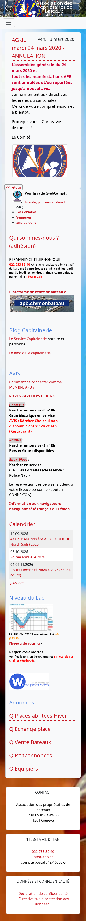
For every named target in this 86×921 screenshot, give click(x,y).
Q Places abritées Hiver (38, 715)
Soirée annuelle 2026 (27, 557)
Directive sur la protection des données (44, 901)
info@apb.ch (43, 856)
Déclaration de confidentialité (43, 893)
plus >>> (17, 582)
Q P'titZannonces (30, 755)
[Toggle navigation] (9, 22)
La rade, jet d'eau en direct (45, 202)
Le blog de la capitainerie (30, 352)
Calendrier (22, 524)
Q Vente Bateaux (30, 742)
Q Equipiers (23, 768)
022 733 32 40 (43, 851)
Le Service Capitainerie (28, 338)
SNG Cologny (27, 223)
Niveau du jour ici (24, 643)
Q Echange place (30, 728)
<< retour (13, 187)
